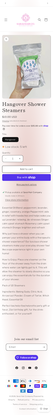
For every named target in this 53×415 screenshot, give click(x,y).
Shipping (5, 121)
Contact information (27, 409)
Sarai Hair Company (24, 396)
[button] (6, 20)
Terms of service (20, 404)
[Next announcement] (47, 3)
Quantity (6, 153)
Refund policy (24, 400)
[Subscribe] (43, 347)
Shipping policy (36, 404)
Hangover (10, 139)
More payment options (26, 184)
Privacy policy (38, 400)
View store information (16, 200)
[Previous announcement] (5, 3)
